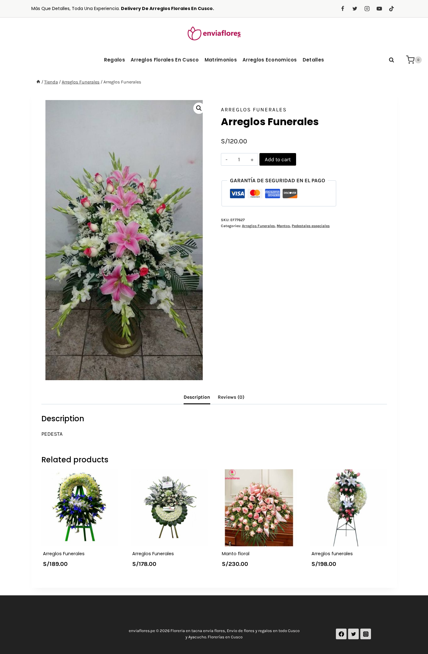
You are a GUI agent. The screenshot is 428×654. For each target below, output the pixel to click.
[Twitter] (354, 8)
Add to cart (278, 159)
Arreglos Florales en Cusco (165, 59)
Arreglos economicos (270, 59)
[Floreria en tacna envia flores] (214, 33)
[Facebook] (342, 8)
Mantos (283, 226)
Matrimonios (221, 59)
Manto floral (235, 553)
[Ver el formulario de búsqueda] (391, 59)
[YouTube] (379, 8)
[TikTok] (391, 8)
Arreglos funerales (332, 553)
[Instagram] (367, 8)
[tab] (197, 397)
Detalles (313, 59)
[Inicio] (38, 82)
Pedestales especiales (311, 226)
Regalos (114, 59)
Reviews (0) (231, 397)
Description (197, 397)
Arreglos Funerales (254, 109)
